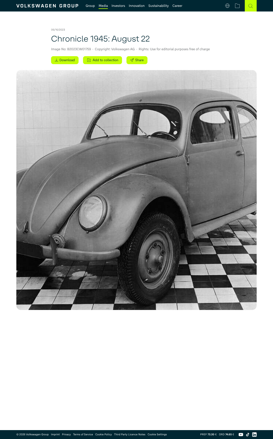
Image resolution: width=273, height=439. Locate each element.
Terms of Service (83, 434)
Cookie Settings (157, 434)
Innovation (137, 6)
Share (139, 60)
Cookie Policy (103, 434)
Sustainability (158, 6)
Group (90, 6)
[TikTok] (247, 434)
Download (67, 60)
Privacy (66, 434)
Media (103, 6)
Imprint (55, 434)
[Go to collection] (237, 5)
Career (177, 6)
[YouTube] (241, 434)
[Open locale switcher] (227, 5)
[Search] (251, 5)
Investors (118, 6)
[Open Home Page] (47, 5)
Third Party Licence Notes (129, 434)
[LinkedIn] (254, 434)
